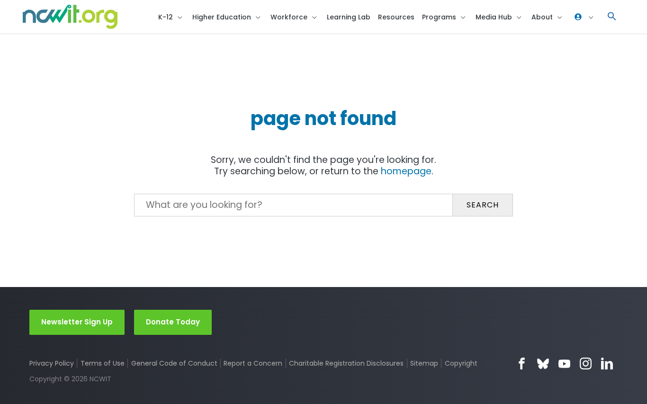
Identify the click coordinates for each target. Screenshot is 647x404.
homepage (406, 171)
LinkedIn (607, 363)
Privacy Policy (51, 363)
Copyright (461, 363)
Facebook (522, 363)
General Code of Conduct (174, 363)
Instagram (586, 363)
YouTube (564, 363)
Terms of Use (103, 363)
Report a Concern (253, 363)
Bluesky (543, 363)
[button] (612, 16)
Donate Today (173, 322)
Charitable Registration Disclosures (346, 363)
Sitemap (424, 363)
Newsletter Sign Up (77, 322)
